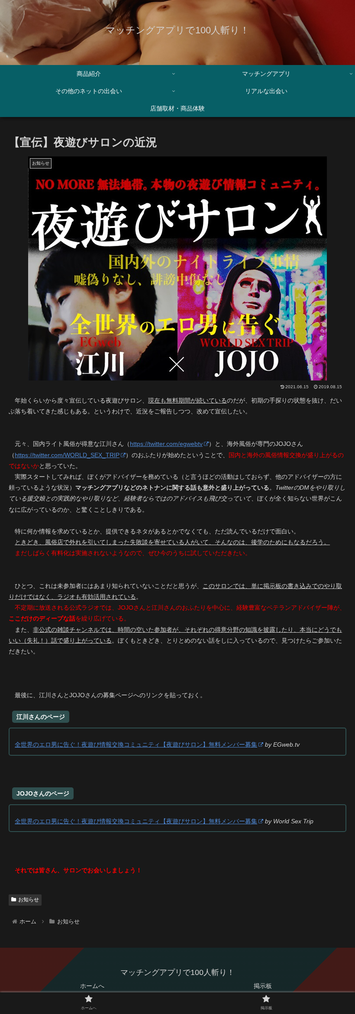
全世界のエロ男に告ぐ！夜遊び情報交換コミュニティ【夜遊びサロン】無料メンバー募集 (136, 744)
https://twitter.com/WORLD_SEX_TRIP (67, 455)
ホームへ (92, 985)
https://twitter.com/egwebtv (166, 443)
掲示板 (263, 985)
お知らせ (28, 900)
